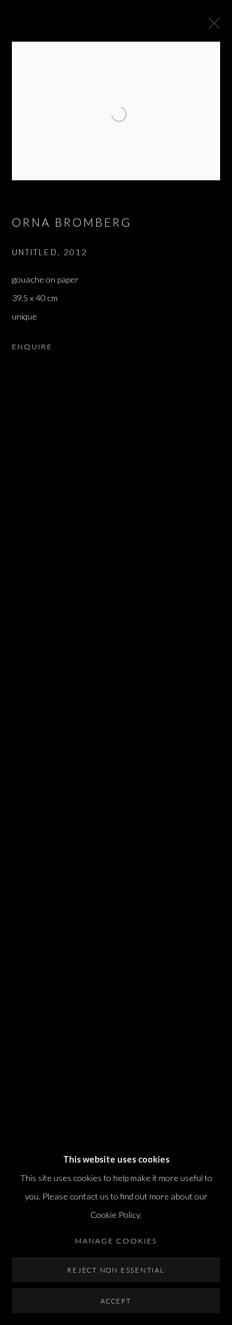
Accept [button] (116, 1301)
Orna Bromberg (72, 222)
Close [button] (211, 27)
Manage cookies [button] (116, 1240)
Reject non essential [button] (115, 1270)
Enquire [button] (32, 346)
